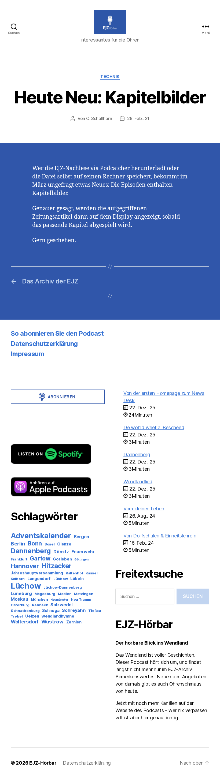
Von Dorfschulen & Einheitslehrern (159, 535)
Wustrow (52, 622)
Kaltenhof (74, 573)
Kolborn (18, 579)
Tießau (94, 610)
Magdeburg (45, 594)
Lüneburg (21, 593)
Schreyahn (74, 610)
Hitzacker (57, 566)
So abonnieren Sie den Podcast (57, 333)
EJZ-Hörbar (42, 763)
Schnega (50, 610)
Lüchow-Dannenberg (62, 587)
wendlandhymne (58, 616)
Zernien (74, 621)
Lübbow (60, 579)
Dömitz (61, 551)
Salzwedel (61, 604)
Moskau (19, 599)
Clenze (64, 544)
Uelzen (32, 616)
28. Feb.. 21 (138, 118)
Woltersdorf (25, 621)
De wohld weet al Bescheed (153, 427)
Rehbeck (40, 605)
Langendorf (39, 578)
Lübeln (76, 578)
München (39, 599)
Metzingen (83, 594)
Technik (110, 76)
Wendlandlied (137, 481)
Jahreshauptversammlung (37, 572)
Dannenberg (31, 551)
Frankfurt (19, 559)
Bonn (35, 543)
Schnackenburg (25, 610)
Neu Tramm (81, 599)
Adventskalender (41, 535)
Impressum (27, 354)
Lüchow (26, 585)
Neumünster (59, 599)
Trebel (17, 616)
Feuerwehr (83, 551)
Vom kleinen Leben (143, 508)
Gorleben (62, 559)
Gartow (40, 558)
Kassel (91, 573)
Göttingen (81, 559)
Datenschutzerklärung (44, 343)
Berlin (18, 544)
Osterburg (20, 605)
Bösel (50, 544)
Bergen (81, 536)
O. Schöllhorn (99, 118)
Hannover (25, 566)
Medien (64, 594)
